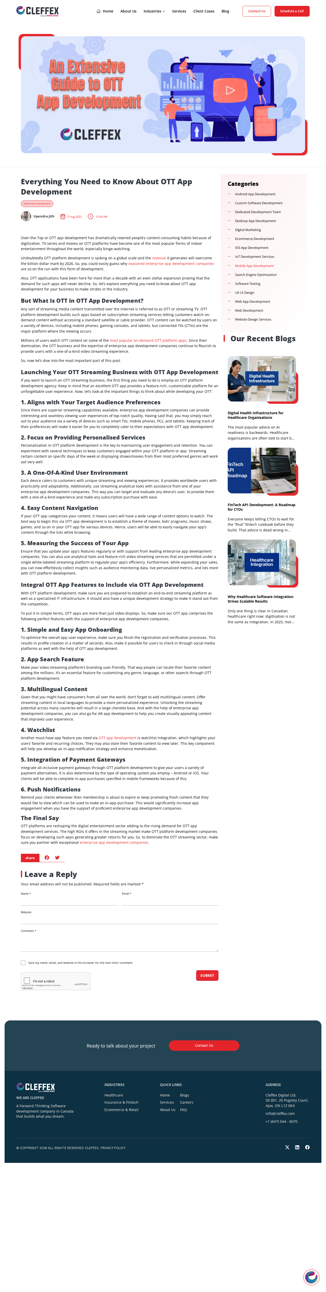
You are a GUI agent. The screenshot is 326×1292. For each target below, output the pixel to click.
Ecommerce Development (254, 239)
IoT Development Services (254, 256)
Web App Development (252, 301)
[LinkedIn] (297, 1147)
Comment (28, 931)
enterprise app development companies (113, 842)
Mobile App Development (37, 203)
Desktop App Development (255, 221)
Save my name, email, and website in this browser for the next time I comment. (80, 963)
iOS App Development (251, 248)
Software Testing (247, 284)
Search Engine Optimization (256, 275)
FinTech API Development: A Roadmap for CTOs (261, 507)
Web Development (249, 310)
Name (26, 893)
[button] (47, 858)
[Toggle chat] (311, 1277)
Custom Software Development (259, 203)
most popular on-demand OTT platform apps (148, 340)
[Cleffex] (37, 11)
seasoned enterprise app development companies (170, 263)
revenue (158, 257)
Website (26, 912)
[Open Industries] (163, 11)
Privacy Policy (113, 1148)
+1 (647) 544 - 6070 (281, 1121)
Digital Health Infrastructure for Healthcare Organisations (255, 415)
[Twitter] (287, 1147)
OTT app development (118, 737)
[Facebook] (307, 1147)
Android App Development (255, 194)
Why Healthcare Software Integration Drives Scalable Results (260, 599)
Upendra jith (44, 216)
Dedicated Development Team (258, 212)
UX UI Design (244, 292)
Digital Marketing (248, 230)
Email (126, 893)
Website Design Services (253, 319)
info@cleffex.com (280, 1113)
